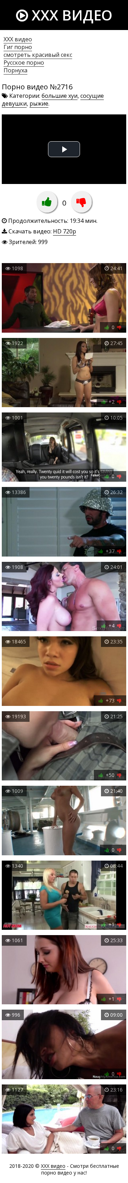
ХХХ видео (18, 39)
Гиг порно (18, 47)
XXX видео (70, 15)
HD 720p (64, 231)
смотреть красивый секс (38, 55)
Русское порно (24, 62)
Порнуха (15, 70)
